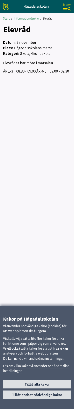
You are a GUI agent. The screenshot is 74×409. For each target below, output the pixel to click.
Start (6, 18)
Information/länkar (26, 18)
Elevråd (47, 18)
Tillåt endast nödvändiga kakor (37, 394)
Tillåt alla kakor (37, 384)
